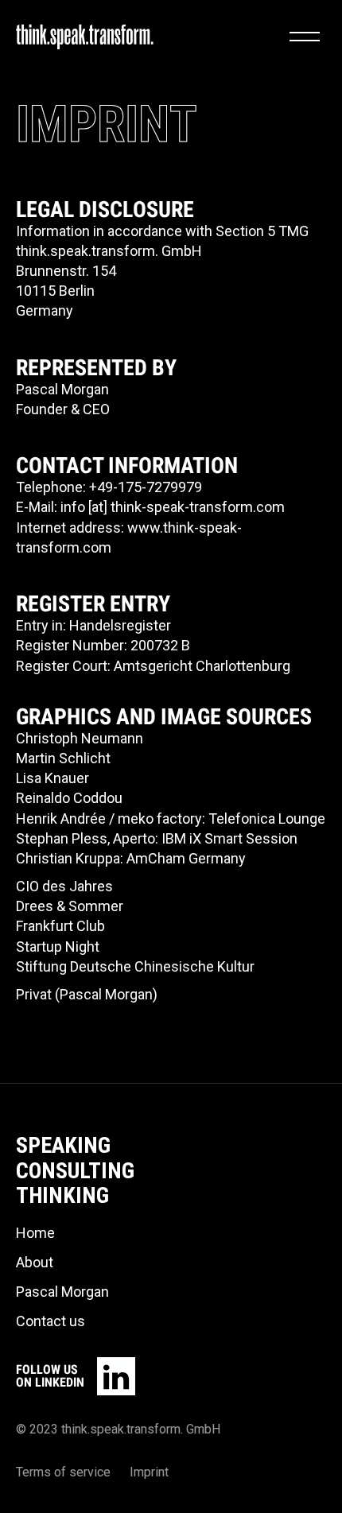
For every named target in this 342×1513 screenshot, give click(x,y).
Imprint (149, 1472)
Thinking (62, 1196)
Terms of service (63, 1472)
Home (35, 1232)
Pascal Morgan (62, 1291)
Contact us (50, 1321)
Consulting (75, 1171)
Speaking (63, 1146)
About (34, 1262)
